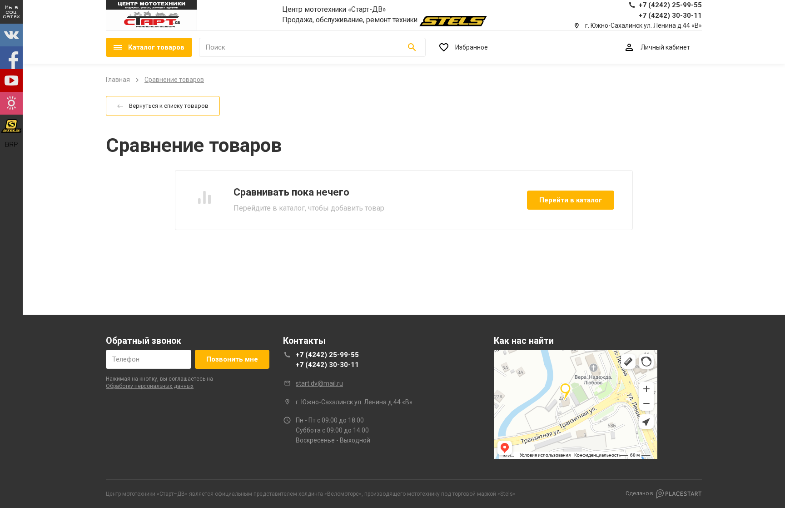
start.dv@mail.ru (319, 383)
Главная (118, 79)
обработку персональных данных (150, 386)
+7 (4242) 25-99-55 (327, 355)
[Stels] (453, 21)
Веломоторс (343, 494)
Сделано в (639, 493)
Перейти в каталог (570, 200)
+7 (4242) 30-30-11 (327, 365)
